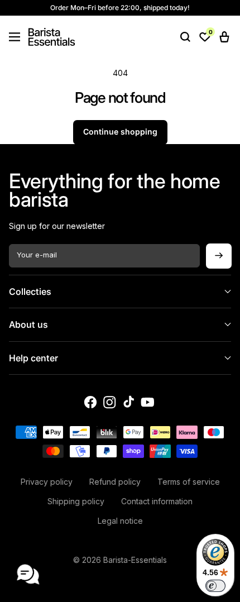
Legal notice (120, 520)
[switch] (215, 586)
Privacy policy (47, 481)
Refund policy (115, 481)
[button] (14, 36)
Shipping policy (75, 501)
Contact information (157, 501)
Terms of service (188, 481)
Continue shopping (120, 131)
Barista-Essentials (135, 560)
